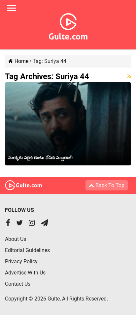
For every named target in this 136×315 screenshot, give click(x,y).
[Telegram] (44, 223)
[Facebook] (8, 223)
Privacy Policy (21, 261)
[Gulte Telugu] (68, 25)
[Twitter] (19, 223)
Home (20, 61)
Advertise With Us (25, 273)
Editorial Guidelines (27, 250)
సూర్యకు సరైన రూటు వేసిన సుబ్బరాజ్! (40, 159)
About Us (15, 239)
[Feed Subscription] (129, 76)
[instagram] (32, 223)
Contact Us (17, 284)
